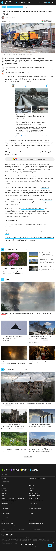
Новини (3, 478)
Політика (4, 506)
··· (39, 3)
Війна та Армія (33, 511)
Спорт (3, 511)
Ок (50, 545)
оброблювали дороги (39, 211)
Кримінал (4, 488)
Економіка (4, 490)
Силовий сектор (6, 503)
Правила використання (36, 523)
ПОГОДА (3, 7)
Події (26, 7)
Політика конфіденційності (10, 526)
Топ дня (31, 513)
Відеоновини (5, 513)
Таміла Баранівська (10, 17)
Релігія (31, 506)
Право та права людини (8, 501)
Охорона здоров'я (34, 495)
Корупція (31, 485)
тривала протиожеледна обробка (32, 208)
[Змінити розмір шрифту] (54, 21)
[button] (2, 58)
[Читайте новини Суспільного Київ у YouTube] (7, 534)
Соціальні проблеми (35, 508)
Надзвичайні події (34, 493)
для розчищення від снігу (42, 176)
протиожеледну (11, 61)
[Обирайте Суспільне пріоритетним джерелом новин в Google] (2, 74)
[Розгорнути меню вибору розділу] (16, 2)
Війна (28, 2)
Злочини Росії (5, 508)
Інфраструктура (33, 498)
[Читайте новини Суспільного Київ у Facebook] (2, 534)
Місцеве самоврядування (36, 501)
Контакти (4, 521)
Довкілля (4, 495)
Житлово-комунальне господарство (12, 498)
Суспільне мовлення (7, 523)
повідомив (40, 61)
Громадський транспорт (17, 7)
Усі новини (22, 2)
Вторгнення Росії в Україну (37, 478)
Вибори (3, 493)
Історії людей (33, 503)
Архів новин (32, 521)
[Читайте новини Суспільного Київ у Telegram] (11, 534)
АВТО (9, 7)
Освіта (31, 490)
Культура (31, 488)
